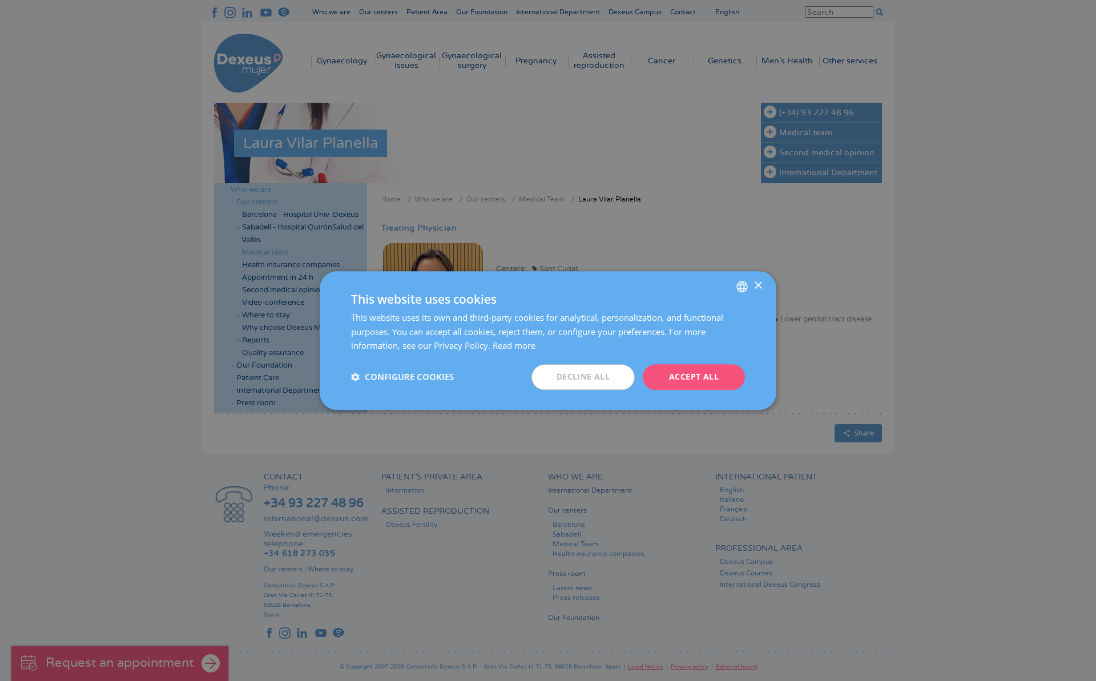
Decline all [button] (583, 376)
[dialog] (548, 340)
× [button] (758, 285)
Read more (514, 346)
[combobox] (742, 286)
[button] (402, 377)
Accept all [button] (694, 376)
